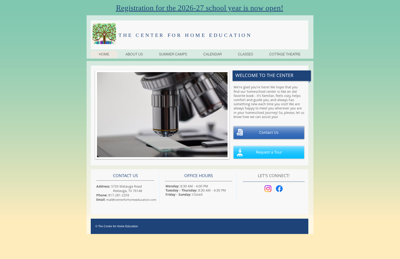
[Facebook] (279, 188)
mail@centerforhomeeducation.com (131, 200)
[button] (173, 54)
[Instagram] (267, 188)
